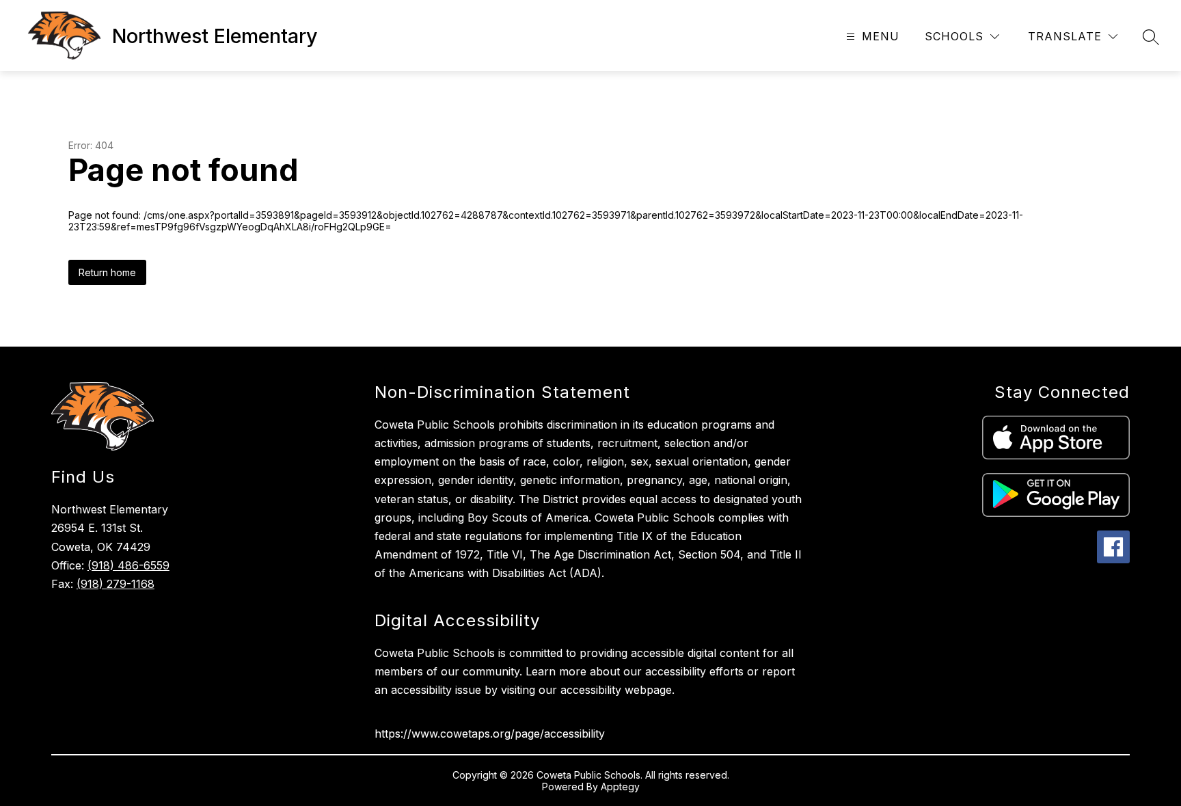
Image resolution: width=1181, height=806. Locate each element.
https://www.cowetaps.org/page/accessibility (490, 733)
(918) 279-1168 (115, 584)
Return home (107, 272)
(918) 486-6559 (128, 565)
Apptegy (620, 786)
